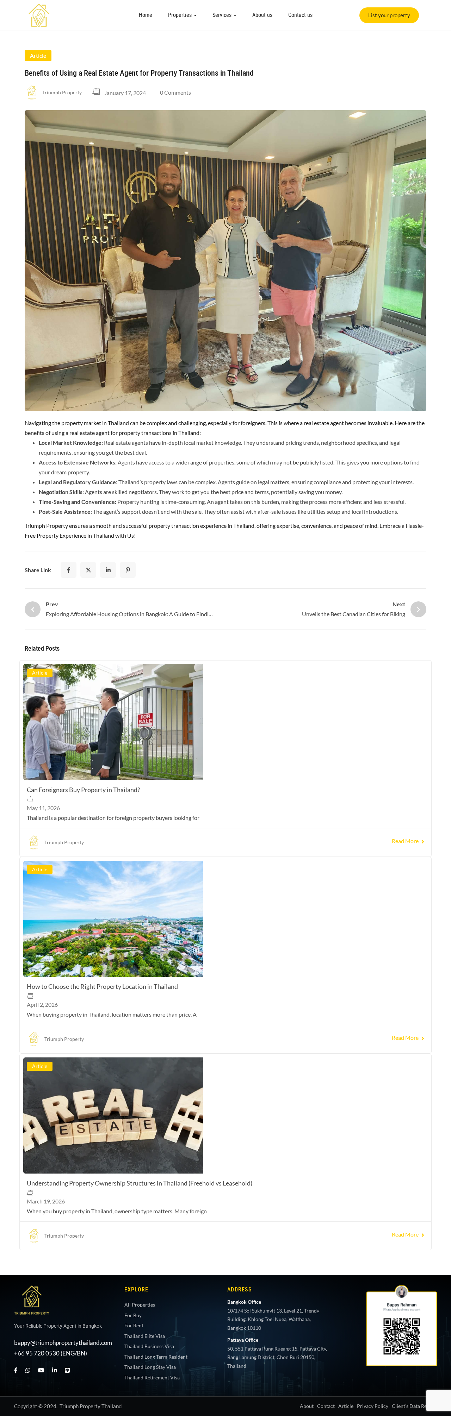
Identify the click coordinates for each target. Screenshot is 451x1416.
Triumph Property (62, 92)
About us (262, 15)
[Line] (67, 956)
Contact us (300, 15)
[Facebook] (68, 570)
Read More (125, 820)
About (307, 992)
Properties (180, 15)
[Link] (39, 8)
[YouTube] (41, 956)
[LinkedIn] (108, 570)
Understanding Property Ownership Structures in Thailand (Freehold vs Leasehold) (356, 759)
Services (222, 15)
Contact (326, 992)
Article (38, 55)
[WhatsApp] (27, 956)
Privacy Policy (372, 992)
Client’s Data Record (414, 992)
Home (145, 15)
